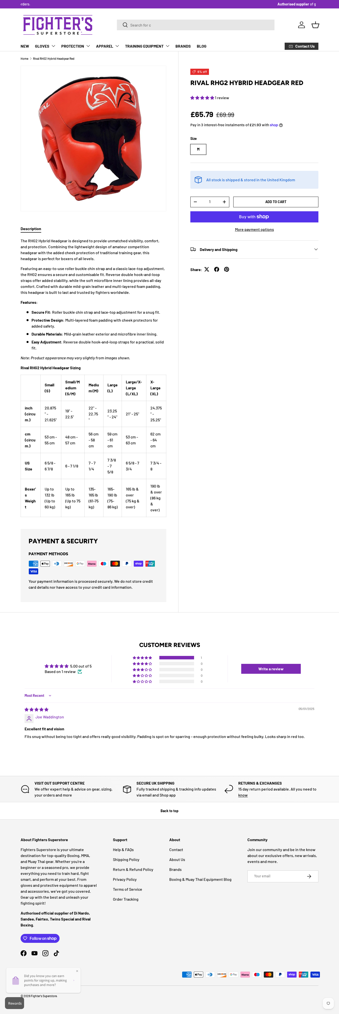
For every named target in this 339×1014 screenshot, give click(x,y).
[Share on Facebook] (217, 269)
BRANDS (183, 46)
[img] (36, 709)
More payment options (254, 229)
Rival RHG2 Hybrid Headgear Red (53, 58)
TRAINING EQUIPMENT (144, 46)
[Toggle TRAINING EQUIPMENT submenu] (167, 46)
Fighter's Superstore (44, 996)
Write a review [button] (271, 668)
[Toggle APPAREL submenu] (117, 46)
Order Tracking (125, 899)
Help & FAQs (123, 849)
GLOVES (42, 46)
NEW (25, 46)
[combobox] (195, 25)
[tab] (31, 228)
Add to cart (275, 201)
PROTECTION (72, 46)
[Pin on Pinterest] (227, 269)
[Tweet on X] (207, 269)
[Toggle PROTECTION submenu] (88, 46)
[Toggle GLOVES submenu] (53, 46)
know (243, 795)
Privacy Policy (125, 879)
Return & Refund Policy (133, 869)
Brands (175, 869)
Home (24, 58)
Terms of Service (127, 889)
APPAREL (104, 46)
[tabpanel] (93, 377)
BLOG (201, 46)
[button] (315, 24)
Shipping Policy (126, 859)
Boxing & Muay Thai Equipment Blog (200, 879)
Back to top (169, 811)
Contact (176, 849)
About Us (177, 859)
